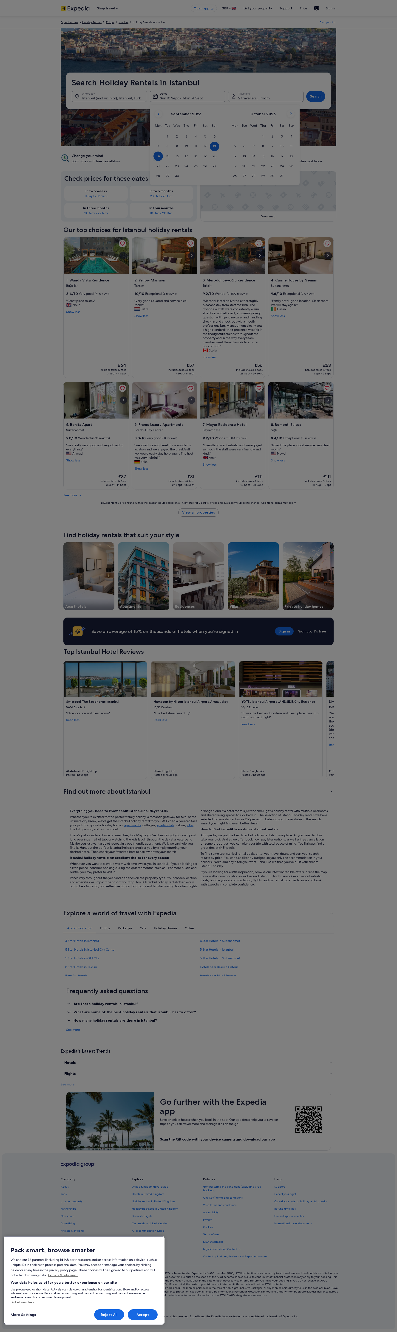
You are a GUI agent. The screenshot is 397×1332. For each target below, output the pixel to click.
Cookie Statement (63, 1275)
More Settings (23, 1314)
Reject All (109, 1314)
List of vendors (22, 1302)
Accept (142, 1314)
